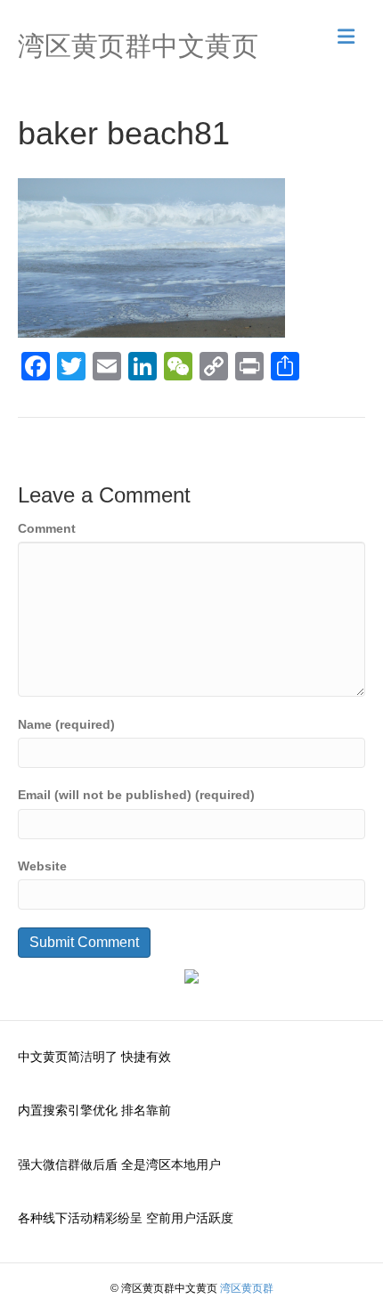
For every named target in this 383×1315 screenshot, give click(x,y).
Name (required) (66, 724)
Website (42, 866)
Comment (47, 528)
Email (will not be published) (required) (136, 795)
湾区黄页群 (246, 1288)
